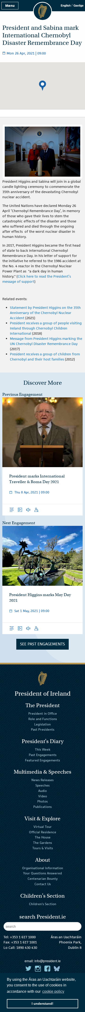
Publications (42, 807)
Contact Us (42, 884)
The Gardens (42, 843)
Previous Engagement (22, 394)
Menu (10, 5)
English (66, 5)
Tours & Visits (42, 848)
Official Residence (42, 832)
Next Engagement (18, 522)
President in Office (42, 713)
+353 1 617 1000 (23, 937)
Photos (42, 801)
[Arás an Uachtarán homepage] (42, 678)
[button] (42, 86)
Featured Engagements (42, 760)
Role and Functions (42, 719)
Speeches (42, 785)
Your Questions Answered (42, 873)
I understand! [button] (42, 1003)
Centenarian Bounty (43, 878)
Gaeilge (78, 5)
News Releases (42, 780)
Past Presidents (42, 729)
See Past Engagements (42, 644)
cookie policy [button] (53, 991)
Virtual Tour (43, 827)
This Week (42, 749)
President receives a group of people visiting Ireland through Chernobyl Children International (46, 328)
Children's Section (42, 904)
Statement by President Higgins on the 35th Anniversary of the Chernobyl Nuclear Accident (45, 312)
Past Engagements (42, 755)
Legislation (42, 724)
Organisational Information (42, 868)
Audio (42, 791)
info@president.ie (47, 960)
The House (43, 837)
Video (42, 796)
